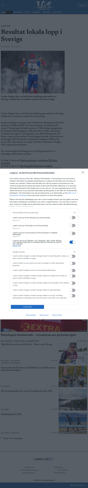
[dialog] (44, 244)
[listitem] (44, 212)
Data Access (44, 315)
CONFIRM (27, 307)
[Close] (83, 173)
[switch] (72, 217)
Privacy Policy (57, 315)
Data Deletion (31, 315)
